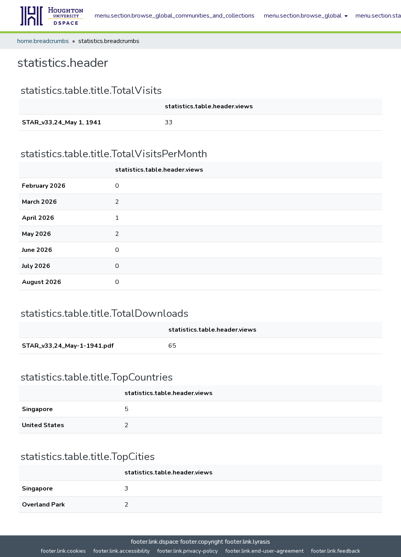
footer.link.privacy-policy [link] (187, 551)
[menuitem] (305, 15)
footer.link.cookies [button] (63, 551)
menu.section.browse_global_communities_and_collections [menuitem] (175, 15)
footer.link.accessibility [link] (121, 551)
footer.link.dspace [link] (155, 541)
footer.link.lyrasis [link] (247, 541)
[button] (52, 15)
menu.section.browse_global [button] (302, 15)
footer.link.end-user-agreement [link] (264, 551)
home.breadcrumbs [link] (43, 41)
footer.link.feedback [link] (335, 551)
